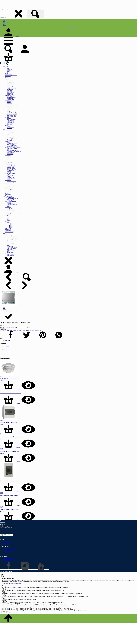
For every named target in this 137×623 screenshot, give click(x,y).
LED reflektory (9, 128)
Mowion (8, 240)
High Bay (6, 192)
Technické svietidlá (10, 241)
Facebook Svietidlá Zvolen (7, 560)
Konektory (8, 179)
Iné (7, 72)
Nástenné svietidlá (10, 86)
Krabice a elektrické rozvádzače (12, 198)
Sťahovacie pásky (8, 230)
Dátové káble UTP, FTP (11, 175)
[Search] (35, 14)
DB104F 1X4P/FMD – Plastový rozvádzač (9, 509)
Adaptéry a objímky (8, 228)
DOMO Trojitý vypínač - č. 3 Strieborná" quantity (8, 327)
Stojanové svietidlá (10, 89)
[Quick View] (28, 403)
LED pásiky (7, 73)
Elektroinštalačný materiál (11, 239)
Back (17, 280)
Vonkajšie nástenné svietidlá (11, 111)
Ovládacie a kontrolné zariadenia (10, 201)
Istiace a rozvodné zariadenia (9, 197)
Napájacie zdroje (10, 203)
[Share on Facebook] (11, 338)
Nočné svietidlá (9, 103)
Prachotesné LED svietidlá (9, 185)
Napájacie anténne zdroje (11, 166)
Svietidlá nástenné (10, 98)
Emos (6, 242)
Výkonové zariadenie (10, 200)
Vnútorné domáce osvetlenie (9, 95)
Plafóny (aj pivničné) (8, 189)
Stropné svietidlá (9, 91)
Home (4, 307)
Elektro (8, 245)
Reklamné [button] (3, 594)
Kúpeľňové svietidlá (10, 84)
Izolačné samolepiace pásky (9, 231)
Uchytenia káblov (10, 212)
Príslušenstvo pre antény (11, 168)
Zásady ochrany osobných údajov (8, 552)
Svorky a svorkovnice (10, 211)
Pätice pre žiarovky (8, 229)
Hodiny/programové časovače (12, 204)
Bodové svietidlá (10, 81)
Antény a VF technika (8, 162)
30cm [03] (10, 225)
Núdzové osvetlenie (10, 120)
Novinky (4, 544)
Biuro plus (8, 220)
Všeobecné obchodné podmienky (8, 553)
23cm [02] (10, 224)
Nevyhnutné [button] (3, 600)
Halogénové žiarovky (8, 74)
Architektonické (7, 184)
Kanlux (6, 234)
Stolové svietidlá (9, 90)
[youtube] (41, 569)
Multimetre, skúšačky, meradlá (12, 160)
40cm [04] (10, 226)
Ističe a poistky (9, 208)
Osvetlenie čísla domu (10, 106)
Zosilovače (9, 171)
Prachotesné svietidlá (8, 187)
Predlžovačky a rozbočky (11, 250)
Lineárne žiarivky (8, 76)
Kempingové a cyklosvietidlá (12, 143)
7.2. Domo (4, 309)
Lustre (8, 85)
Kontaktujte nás (5, 541)
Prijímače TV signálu (10, 167)
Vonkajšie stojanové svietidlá (12, 112)
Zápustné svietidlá (10, 94)
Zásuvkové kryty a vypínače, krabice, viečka (14, 213)
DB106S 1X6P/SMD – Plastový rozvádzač (9, 495)
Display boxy (9, 172)
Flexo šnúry (9, 149)
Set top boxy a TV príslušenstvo (12, 182)
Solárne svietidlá (9, 108)
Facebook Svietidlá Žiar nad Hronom (9, 559)
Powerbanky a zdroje (10, 132)
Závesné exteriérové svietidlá (12, 114)
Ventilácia (8, 222)
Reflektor (8, 126)
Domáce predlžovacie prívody (12, 148)
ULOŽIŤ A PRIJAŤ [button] (4, 611)
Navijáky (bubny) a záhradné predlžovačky (14, 151)
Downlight (6, 190)
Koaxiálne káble (9, 164)
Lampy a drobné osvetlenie (9, 100)
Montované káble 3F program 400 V (13, 150)
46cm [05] (10, 227)
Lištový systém (7, 191)
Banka (8, 68)
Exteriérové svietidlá (10, 255)
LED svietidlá (7, 117)
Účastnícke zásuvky (10, 170)
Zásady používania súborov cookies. (15, 583)
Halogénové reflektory (10, 127)
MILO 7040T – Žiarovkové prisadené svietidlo (10, 393)
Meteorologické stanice (11, 139)
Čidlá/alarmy (9, 202)
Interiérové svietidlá (8, 80)
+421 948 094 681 (71, 27)
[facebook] (8, 569)
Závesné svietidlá (10, 93)
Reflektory (6, 125)
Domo (8, 217)
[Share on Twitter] (27, 338)
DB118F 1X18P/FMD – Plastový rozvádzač (9, 451)
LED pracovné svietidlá (11, 144)
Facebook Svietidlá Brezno (7, 558)
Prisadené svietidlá (10, 123)
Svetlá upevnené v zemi (11, 109)
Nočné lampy (9, 87)
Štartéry (8, 206)
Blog (3, 24)
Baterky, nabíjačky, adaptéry (9, 130)
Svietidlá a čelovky (8, 141)
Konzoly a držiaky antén (11, 165)
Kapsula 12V (9, 70)
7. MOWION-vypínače (13, 330)
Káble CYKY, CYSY (10, 177)
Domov (4, 19)
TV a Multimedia (8, 180)
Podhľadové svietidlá (10, 122)
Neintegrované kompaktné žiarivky (11, 75)
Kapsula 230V (9, 69)
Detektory (8, 158)
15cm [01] (10, 223)
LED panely (9, 118)
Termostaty (9, 156)
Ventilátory (6, 221)
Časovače (8, 159)
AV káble (8, 174)
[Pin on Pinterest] (43, 338)
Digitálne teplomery (10, 135)
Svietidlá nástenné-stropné (11, 97)
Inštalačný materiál (8, 207)
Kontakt (4, 20)
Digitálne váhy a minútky (11, 136)
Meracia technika (7, 155)
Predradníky (9, 205)
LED (5, 67)
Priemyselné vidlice (10, 154)
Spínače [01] (5, 310)
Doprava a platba (5, 22)
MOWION (6, 215)
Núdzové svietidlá (8, 194)
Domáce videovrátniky (11, 137)
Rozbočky (8, 214)
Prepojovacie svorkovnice (9, 232)
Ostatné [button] (2, 597)
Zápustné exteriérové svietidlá (12, 113)
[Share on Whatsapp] (59, 338)
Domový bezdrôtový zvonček (12, 138)
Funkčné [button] (2, 585)
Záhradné (8, 110)
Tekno (8, 219)
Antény (8, 163)
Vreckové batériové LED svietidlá (12, 146)
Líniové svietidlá (7, 188)
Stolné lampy (9, 102)
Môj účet (4, 25)
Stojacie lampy (9, 101)
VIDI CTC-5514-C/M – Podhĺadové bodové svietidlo (12, 437)
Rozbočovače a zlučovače (11, 169)
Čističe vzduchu (9, 140)
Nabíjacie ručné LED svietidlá (12, 145)
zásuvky (4, 308)
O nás (4, 21)
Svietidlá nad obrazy (10, 92)
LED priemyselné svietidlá (11, 119)
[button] (8, 44)
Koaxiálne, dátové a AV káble (10, 173)
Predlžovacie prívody (10, 152)
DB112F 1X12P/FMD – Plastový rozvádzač (9, 422)
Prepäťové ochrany (10, 153)
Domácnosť (9, 244)
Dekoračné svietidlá (10, 82)
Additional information (6, 340)
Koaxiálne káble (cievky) (11, 178)
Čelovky (8, 142)
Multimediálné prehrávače (11, 181)
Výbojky (6, 77)
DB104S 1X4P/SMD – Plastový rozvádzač (9, 480)
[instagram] (25, 569)
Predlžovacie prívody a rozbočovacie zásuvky (12, 147)
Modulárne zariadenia (10, 199)
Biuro (8, 218)
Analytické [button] (3, 591)
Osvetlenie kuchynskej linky (11, 88)
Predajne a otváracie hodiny (7, 543)
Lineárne (8, 71)
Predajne (4, 23)
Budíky (8, 134)
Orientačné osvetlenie (10, 121)
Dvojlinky (8, 176)
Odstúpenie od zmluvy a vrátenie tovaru (9, 549)
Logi (7, 216)
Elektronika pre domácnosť (9, 133)
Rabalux (6, 253)
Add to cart (2, 328)
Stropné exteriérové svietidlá (11, 115)
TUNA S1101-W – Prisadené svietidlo (8, 378)
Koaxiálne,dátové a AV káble (12, 247)
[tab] (70, 340)
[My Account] (25, 52)
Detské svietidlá (9, 83)
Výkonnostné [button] (3, 588)
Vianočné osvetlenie (10, 104)
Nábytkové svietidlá (10, 99)
